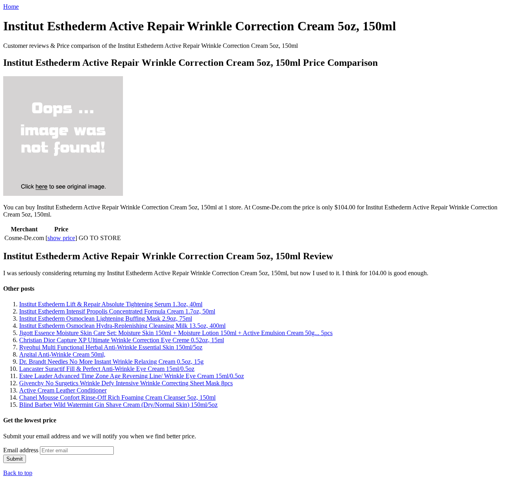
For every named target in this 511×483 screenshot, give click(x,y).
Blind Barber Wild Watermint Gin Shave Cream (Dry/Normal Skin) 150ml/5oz (118, 404)
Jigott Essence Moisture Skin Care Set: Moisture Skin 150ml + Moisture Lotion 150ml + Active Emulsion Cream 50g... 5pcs (176, 332)
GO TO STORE (100, 238)
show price (61, 238)
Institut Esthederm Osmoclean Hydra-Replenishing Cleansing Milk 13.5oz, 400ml (122, 325)
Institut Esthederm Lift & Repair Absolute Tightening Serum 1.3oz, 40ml (110, 304)
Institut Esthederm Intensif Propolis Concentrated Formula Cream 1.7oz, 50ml (117, 311)
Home (11, 6)
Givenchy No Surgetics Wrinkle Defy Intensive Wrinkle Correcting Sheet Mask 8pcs (126, 383)
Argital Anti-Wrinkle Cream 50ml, (62, 354)
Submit (14, 459)
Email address (20, 450)
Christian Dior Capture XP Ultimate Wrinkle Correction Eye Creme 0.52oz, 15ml (121, 340)
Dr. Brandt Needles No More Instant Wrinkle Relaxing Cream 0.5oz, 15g (111, 361)
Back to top (17, 472)
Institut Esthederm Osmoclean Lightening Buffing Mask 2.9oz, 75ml (105, 318)
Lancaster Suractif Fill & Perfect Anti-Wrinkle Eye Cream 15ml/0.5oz (106, 368)
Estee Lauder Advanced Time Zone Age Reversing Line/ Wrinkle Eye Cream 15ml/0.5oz (131, 376)
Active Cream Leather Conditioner (63, 390)
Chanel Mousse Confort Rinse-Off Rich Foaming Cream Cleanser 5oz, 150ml (117, 397)
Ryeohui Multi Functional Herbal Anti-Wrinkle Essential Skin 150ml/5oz (110, 347)
